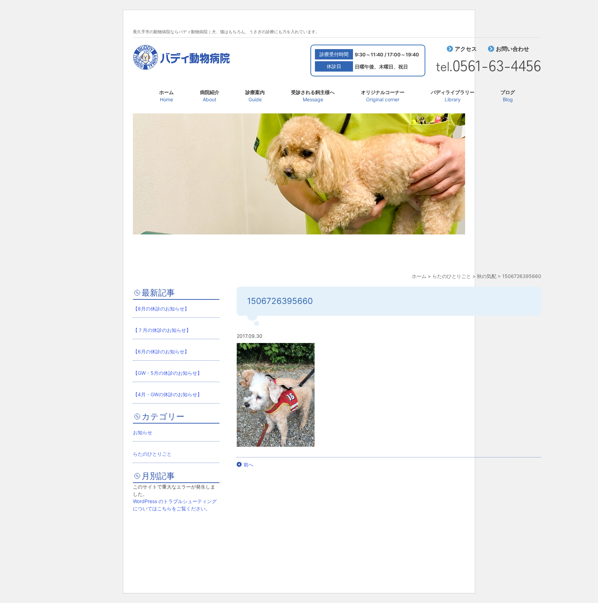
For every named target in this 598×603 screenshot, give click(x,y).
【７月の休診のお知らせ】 (162, 330)
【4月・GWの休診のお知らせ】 (167, 394)
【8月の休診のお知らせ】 (161, 309)
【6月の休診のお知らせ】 (161, 351)
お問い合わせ (512, 48)
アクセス (466, 48)
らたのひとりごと (152, 454)
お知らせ (142, 432)
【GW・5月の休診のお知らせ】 (167, 373)
